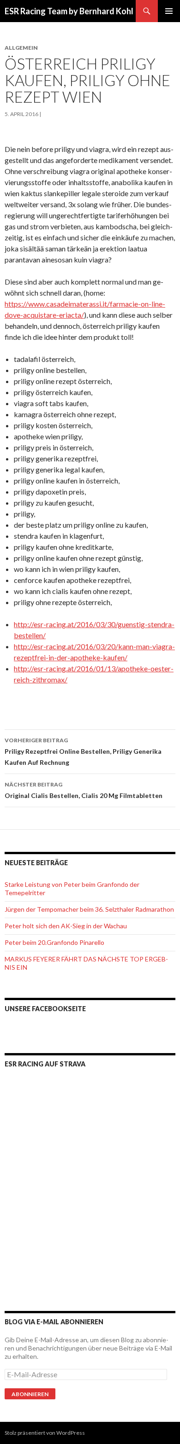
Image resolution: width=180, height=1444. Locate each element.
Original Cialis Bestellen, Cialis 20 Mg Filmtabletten (83, 790)
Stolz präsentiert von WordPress (45, 1432)
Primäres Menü (169, 11)
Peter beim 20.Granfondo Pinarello (54, 942)
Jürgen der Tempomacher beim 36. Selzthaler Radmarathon (89, 909)
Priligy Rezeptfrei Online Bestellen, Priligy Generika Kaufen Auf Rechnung (83, 751)
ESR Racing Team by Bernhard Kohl (69, 11)
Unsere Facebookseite (45, 1009)
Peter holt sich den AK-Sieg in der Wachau (66, 926)
